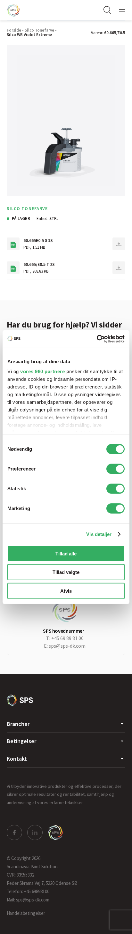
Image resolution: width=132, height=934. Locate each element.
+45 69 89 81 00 (67, 638)
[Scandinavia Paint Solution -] (20, 700)
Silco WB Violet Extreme (29, 35)
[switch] (115, 468)
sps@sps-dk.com (67, 646)
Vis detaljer (98, 534)
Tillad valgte (66, 572)
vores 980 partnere (42, 371)
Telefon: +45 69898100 (28, 891)
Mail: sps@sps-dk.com (28, 900)
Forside (14, 30)
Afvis (66, 590)
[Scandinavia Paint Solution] (19, 10)
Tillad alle (66, 553)
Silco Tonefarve (39, 30)
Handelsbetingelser (26, 913)
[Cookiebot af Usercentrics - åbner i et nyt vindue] (97, 339)
